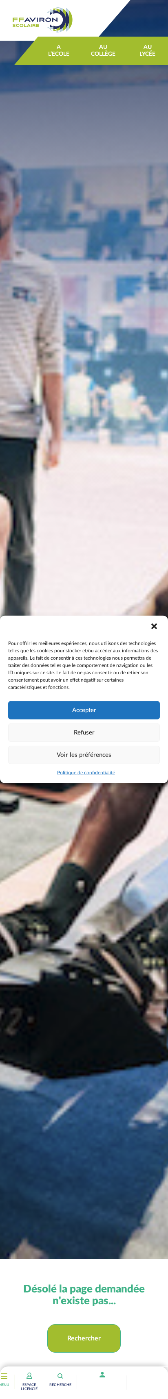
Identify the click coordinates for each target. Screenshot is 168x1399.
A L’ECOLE (58, 50)
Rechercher (84, 1338)
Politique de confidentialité (86, 772)
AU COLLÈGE (103, 50)
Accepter (84, 710)
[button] (155, 627)
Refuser (84, 732)
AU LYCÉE (147, 50)
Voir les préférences (84, 755)
